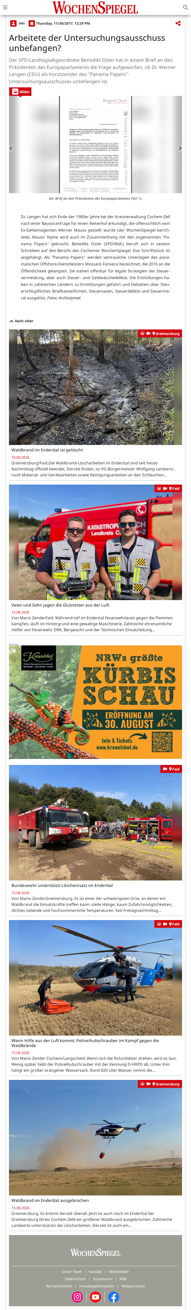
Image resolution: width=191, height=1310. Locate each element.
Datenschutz (75, 1278)
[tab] (20, 91)
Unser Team (72, 1271)
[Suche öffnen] (185, 7)
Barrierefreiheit (59, 1286)
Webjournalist (133, 1286)
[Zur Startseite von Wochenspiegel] (95, 7)
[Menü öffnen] (5, 7)
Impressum (102, 1278)
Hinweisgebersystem (96, 1286)
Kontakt (95, 1271)
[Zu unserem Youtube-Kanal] (95, 1296)
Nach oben (23, 320)
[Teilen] (178, 23)
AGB (122, 1278)
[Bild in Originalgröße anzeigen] (95, 144)
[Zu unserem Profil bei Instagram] (77, 1296)
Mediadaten (119, 1271)
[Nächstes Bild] (179, 148)
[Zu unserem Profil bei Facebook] (113, 1296)
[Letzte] (11, 148)
